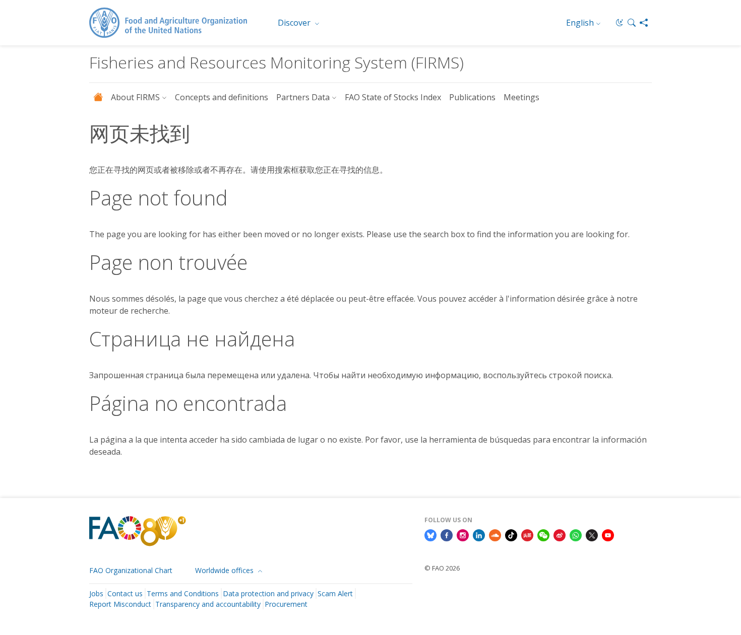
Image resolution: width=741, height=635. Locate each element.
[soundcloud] (495, 534)
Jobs (96, 593)
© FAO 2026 (442, 568)
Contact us (125, 593)
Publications (472, 97)
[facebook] (447, 534)
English (580, 22)
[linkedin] (479, 534)
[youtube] (608, 534)
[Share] (644, 23)
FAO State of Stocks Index (393, 97)
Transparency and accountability (208, 604)
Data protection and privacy (268, 593)
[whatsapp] (576, 534)
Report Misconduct (120, 604)
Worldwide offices (225, 570)
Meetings (521, 97)
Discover (295, 22)
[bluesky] (430, 534)
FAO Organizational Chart (130, 570)
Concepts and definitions (221, 97)
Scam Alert (335, 593)
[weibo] (559, 534)
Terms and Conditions (183, 593)
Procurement (286, 604)
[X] (592, 534)
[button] (632, 23)
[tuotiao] (527, 534)
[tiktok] (511, 534)
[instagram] (463, 534)
